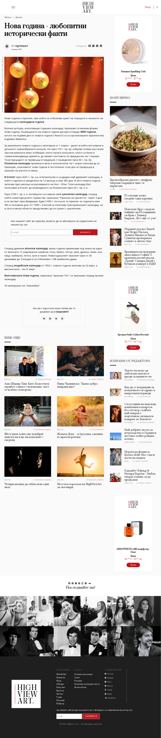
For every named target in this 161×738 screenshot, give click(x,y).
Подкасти (60, 677)
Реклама (78, 681)
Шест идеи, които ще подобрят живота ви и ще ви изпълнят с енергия (24, 437)
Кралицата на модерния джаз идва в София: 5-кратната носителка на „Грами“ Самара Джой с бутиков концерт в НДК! (140, 258)
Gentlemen (129, 442)
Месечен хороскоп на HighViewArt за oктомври (79, 486)
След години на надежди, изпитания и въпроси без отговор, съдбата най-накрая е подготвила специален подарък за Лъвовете (140, 411)
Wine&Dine (61, 674)
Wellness (128, 380)
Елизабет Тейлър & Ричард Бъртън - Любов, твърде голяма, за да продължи (140, 475)
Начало (7, 17)
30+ (125, 221)
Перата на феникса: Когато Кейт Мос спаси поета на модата (139, 455)
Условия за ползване (83, 674)
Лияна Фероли (44, 379)
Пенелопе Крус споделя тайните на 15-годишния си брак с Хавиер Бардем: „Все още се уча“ (140, 214)
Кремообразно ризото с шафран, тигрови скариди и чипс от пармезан (131, 183)
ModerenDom (80, 687)
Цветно (18, 17)
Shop (148, 7)
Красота (127, 244)
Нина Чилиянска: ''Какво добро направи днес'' (77, 385)
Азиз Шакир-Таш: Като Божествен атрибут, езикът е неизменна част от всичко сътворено (26, 387)
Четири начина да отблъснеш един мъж (26, 486)
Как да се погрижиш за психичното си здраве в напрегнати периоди (139, 390)
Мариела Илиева (43, 430)
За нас (77, 677)
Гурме (112, 189)
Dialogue (60, 684)
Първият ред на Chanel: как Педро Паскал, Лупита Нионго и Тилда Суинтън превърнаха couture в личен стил (139, 235)
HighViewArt (21, 45)
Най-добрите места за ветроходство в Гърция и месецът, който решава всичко (140, 434)
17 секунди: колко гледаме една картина (138, 197)
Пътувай (60, 700)
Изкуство (128, 202)
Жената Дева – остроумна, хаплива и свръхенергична (80, 435)
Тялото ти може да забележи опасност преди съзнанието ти (137, 373)
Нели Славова (98, 379)
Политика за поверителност (87, 684)
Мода (126, 461)
